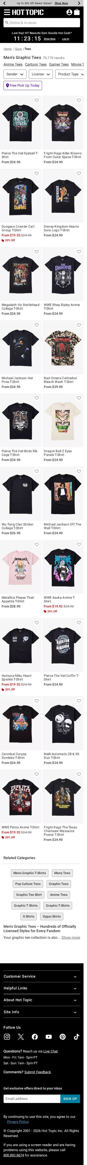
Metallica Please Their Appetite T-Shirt (18, 599)
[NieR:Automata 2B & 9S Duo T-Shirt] (63, 723)
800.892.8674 (13, 1155)
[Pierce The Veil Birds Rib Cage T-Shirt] (20, 420)
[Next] (79, 3)
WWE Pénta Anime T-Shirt (20, 827)
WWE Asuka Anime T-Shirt (59, 599)
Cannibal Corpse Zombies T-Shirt (14, 755)
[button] (6, 12)
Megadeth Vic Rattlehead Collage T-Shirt (20, 306)
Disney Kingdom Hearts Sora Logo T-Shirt (61, 228)
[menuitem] (77, 12)
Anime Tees (59, 895)
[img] (6, 1036)
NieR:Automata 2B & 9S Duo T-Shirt (61, 755)
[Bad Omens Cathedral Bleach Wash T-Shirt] (63, 347)
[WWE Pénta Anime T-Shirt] (20, 796)
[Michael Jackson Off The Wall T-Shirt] (63, 494)
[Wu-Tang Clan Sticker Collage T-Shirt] (20, 494)
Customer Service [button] (20, 976)
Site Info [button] (11, 1012)
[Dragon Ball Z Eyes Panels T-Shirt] (63, 420)
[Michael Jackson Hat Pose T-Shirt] (20, 347)
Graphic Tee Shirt (29, 895)
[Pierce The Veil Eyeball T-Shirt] (20, 123)
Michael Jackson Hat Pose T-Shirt (17, 380)
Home (8, 49)
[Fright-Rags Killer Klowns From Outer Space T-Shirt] (63, 123)
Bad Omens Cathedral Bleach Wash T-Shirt (60, 380)
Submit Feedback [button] (37, 1072)
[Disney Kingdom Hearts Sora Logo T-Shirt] (63, 196)
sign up (70, 1099)
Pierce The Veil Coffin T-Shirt (61, 677)
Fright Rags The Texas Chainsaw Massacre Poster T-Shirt (60, 830)
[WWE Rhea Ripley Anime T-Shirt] (63, 274)
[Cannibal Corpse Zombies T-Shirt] (20, 723)
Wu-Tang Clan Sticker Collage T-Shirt (17, 526)
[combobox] (41, 22)
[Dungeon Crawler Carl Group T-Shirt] (20, 196)
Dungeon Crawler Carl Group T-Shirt (18, 228)
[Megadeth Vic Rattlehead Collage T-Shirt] (20, 274)
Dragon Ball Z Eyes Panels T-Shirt (58, 453)
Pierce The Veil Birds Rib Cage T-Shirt (20, 453)
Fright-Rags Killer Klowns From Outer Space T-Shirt (63, 155)
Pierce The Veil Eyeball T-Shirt (20, 155)
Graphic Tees (58, 884)
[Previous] (4, 3)
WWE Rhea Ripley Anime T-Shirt (62, 306)
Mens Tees (62, 873)
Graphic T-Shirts (58, 905)
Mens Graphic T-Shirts (29, 873)
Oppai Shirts (52, 916)
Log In (65, 38)
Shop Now (59, 3)
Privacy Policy (18, 1122)
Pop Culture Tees (28, 884)
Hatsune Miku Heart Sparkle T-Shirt (17, 677)
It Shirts (28, 916)
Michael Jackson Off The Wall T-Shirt (62, 526)
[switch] (22, 85)
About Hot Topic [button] (18, 1000)
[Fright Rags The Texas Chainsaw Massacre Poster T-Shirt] (63, 796)
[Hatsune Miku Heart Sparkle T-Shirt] (20, 645)
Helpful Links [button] (15, 988)
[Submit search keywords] (6, 22)
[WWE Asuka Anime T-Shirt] (63, 567)
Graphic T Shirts (26, 905)
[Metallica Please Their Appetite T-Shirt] (20, 567)
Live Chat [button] (50, 1051)
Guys (18, 49)
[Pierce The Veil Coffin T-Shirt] (63, 645)
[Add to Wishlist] (36, 100)
